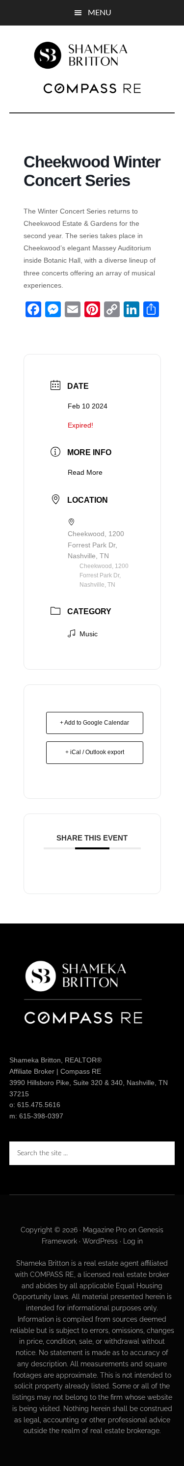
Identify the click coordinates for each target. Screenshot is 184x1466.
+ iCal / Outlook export (94, 752)
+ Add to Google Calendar (94, 722)
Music (88, 634)
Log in (133, 1241)
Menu (99, 13)
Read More (85, 472)
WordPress (100, 1241)
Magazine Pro (105, 1230)
